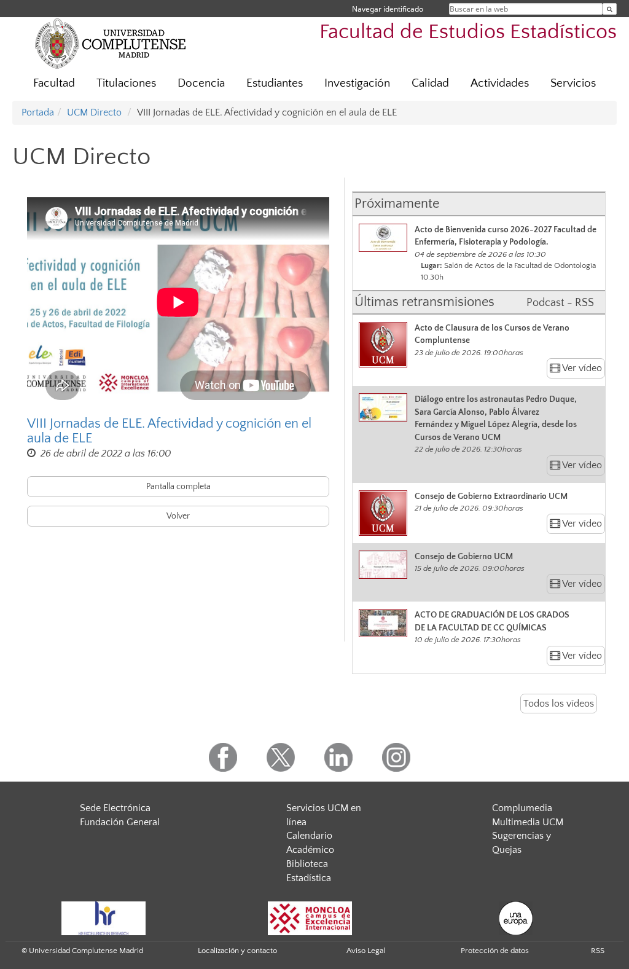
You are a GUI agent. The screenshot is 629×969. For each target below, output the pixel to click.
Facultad (54, 83)
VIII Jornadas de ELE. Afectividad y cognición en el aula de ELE (169, 431)
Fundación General (120, 822)
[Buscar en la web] (610, 9)
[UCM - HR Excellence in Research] (103, 917)
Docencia (201, 83)
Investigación (357, 83)
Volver (178, 516)
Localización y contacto (237, 950)
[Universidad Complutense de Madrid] (110, 43)
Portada (37, 112)
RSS (597, 950)
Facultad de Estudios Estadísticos (468, 32)
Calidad (430, 83)
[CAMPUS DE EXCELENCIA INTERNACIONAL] (310, 917)
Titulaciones (126, 83)
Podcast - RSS (560, 303)
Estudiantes (274, 83)
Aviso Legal (365, 950)
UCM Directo (94, 112)
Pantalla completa (178, 487)
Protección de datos (495, 950)
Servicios (573, 83)
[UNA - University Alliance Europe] (516, 917)
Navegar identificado (387, 9)
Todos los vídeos (558, 703)
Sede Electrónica (115, 808)
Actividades (500, 83)
